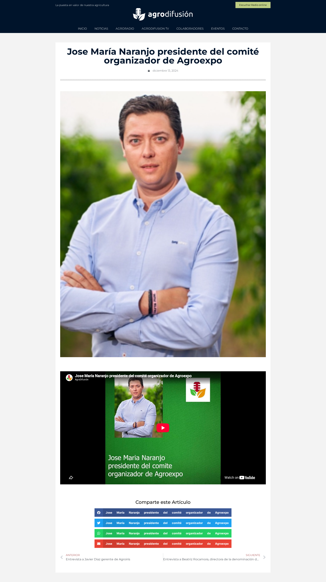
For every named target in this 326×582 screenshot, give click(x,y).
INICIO (82, 28)
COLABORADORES (190, 28)
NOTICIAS (101, 28)
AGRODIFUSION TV (155, 28)
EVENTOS (218, 28)
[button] (163, 512)
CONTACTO (240, 28)
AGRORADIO (125, 28)
